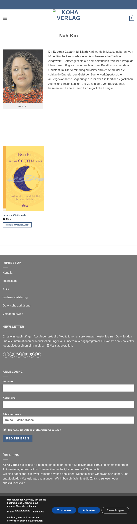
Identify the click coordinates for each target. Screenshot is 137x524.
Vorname (8, 381)
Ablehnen (89, 510)
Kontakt (7, 272)
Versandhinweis (13, 313)
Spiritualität (93, 469)
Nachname (9, 397)
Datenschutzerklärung (17, 305)
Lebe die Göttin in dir (14, 215)
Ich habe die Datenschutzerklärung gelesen (34, 429)
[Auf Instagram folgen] (12, 355)
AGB (6, 289)
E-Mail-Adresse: (12, 414)
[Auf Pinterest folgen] (32, 355)
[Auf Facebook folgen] (6, 355)
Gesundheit (57, 469)
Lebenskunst (74, 469)
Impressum (10, 280)
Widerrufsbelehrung (15, 297)
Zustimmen (64, 510)
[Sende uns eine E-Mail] (25, 355)
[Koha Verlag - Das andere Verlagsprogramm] (68, 18)
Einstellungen (22, 510)
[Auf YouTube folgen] (38, 355)
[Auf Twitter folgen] (19, 355)
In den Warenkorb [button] (17, 225)
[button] (5, 18)
